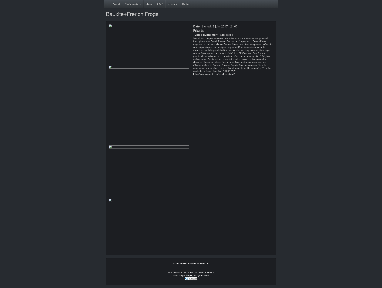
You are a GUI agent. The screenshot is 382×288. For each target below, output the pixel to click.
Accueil (116, 3)
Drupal (189, 275)
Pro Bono (188, 272)
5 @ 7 (160, 3)
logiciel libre (202, 275)
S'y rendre (172, 3)
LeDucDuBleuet (205, 272)
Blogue (149, 3)
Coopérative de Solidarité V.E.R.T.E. (192, 263)
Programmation (132, 3)
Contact (186, 3)
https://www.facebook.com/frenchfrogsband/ (214, 74)
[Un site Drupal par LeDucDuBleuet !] (191, 278)
